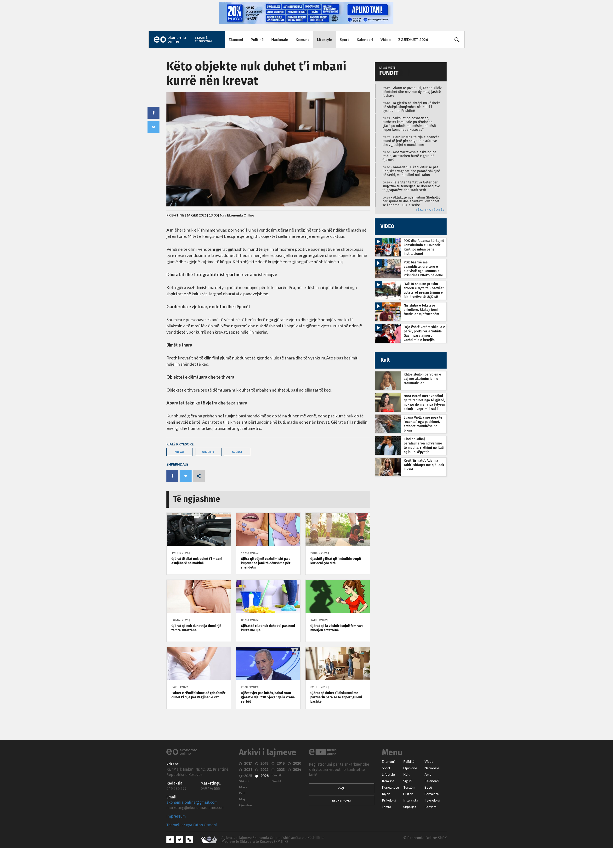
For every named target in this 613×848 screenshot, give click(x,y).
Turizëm (409, 787)
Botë (428, 787)
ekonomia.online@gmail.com (192, 802)
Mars (243, 787)
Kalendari (365, 39)
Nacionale (279, 39)
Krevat (180, 452)
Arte (428, 774)
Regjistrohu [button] (341, 800)
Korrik (277, 775)
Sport (344, 39)
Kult (406, 774)
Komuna (302, 39)
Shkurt (244, 781)
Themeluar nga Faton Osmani (191, 825)
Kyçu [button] (341, 788)
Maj (242, 799)
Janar (243, 775)
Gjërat (237, 452)
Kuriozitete (390, 787)
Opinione (410, 768)
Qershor (245, 805)
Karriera (431, 806)
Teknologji (432, 800)
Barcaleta (432, 794)
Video (385, 39)
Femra (386, 806)
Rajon (386, 794)
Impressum (176, 816)
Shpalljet (409, 806)
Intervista (410, 800)
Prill (242, 793)
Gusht (276, 781)
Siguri (407, 781)
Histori (408, 794)
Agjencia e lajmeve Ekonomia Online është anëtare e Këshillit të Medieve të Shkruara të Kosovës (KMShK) (272, 839)
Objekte (208, 452)
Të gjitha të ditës (430, 209)
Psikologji (389, 800)
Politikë (257, 39)
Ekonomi (236, 39)
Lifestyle (324, 39)
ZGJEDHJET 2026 (413, 39)
